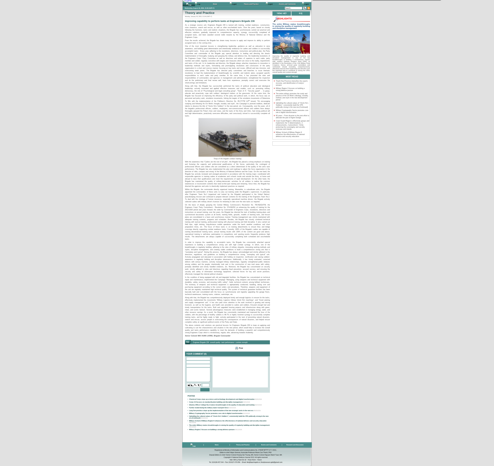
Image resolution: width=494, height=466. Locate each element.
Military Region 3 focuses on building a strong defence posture (212, 430)
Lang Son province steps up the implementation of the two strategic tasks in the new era (221, 410)
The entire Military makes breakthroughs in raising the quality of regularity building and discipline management (229, 425)
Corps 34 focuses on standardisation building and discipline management (216, 402)
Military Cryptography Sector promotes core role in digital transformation (215, 413)
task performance (227, 342)
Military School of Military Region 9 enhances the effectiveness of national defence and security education (227, 421)
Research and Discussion (295, 445)
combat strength (242, 342)
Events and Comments (269, 445)
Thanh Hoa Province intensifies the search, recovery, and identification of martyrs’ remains (292, 83)
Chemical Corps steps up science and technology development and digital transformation (221, 399)
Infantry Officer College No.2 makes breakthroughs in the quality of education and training (221, 405)
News (217, 445)
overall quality (215, 342)
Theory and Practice (199, 13)
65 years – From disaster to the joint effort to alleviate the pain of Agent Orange (292, 117)
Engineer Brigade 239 (201, 342)
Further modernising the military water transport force (209, 408)
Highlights (284, 18)
